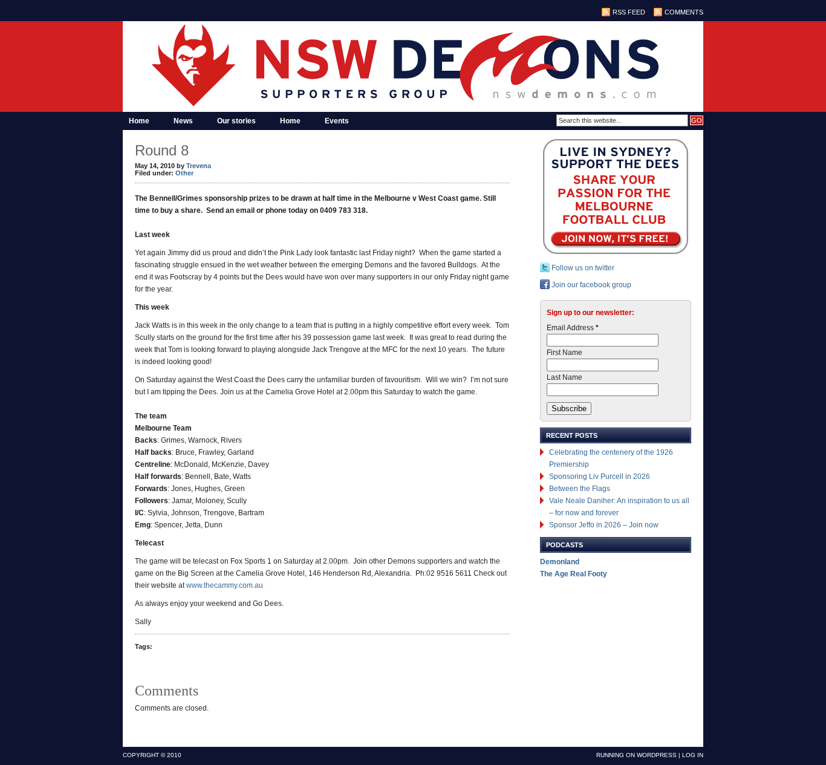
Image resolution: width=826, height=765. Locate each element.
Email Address (573, 328)
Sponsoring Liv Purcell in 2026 (599, 476)
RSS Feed (629, 12)
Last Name (564, 377)
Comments (684, 12)
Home (139, 121)
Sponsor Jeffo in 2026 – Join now (604, 525)
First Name (564, 352)
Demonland (559, 562)
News (183, 121)
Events (337, 121)
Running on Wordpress (636, 755)
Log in (692, 755)
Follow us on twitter (582, 268)
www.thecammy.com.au (224, 585)
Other (184, 173)
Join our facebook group (590, 285)
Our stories (236, 121)
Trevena (198, 165)
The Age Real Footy (573, 574)
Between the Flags (579, 488)
